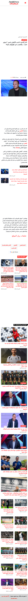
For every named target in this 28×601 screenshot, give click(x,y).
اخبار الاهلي (20, 37)
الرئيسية (24, 37)
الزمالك (17, 148)
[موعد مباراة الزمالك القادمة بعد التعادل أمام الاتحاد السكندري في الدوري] (7, 519)
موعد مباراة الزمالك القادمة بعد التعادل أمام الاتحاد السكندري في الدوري (8, 526)
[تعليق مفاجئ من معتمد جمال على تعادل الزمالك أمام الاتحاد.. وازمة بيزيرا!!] (21, 502)
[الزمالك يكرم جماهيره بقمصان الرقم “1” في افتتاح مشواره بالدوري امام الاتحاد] (7, 534)
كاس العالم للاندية (6, 245)
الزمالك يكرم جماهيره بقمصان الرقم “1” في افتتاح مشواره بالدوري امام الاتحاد (7, 541)
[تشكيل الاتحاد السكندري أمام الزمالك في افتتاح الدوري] (7, 550)
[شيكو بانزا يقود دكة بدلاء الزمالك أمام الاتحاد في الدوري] (21, 536)
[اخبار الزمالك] (14, 3)
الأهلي (21, 131)
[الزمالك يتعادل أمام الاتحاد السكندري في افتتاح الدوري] (21, 520)
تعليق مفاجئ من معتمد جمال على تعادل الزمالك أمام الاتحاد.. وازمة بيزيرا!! (21, 509)
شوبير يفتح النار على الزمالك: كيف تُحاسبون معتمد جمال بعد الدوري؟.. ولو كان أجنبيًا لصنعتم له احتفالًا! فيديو (18, 181)
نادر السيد (13, 248)
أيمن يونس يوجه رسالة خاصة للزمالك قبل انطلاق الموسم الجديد (7, 588)
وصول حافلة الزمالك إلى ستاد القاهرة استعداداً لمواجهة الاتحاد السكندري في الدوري (21, 573)
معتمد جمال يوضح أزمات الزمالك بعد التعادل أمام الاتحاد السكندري (8, 511)
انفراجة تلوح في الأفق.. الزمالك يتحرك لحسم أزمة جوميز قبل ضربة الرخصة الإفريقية (19, 172)
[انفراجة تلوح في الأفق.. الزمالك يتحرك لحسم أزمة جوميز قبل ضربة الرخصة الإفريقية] (4, 171)
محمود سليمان (22, 77)
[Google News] (14, 252)
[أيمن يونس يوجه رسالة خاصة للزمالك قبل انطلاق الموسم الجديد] (7, 582)
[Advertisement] (14, 21)
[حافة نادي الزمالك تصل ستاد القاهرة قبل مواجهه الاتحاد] (7, 567)
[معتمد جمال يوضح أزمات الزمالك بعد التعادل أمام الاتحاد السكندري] (7, 503)
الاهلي (15, 245)
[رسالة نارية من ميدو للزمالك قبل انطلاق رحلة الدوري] (21, 582)
